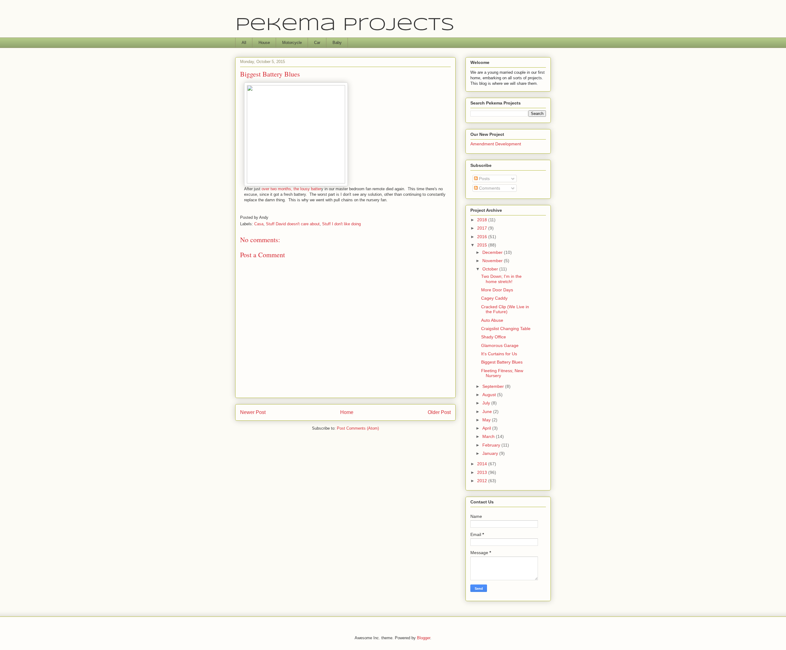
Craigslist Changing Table (506, 328)
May (487, 419)
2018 (482, 219)
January (490, 453)
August (489, 394)
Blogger (423, 638)
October (490, 268)
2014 (482, 463)
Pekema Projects (344, 25)
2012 (482, 480)
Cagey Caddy (494, 298)
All (244, 42)
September (493, 386)
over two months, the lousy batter (291, 189)
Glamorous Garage (500, 345)
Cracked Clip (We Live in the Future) (505, 309)
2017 (482, 228)
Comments (489, 188)
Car (317, 42)
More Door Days (497, 289)
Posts (484, 178)
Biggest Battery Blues (502, 362)
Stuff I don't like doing (341, 224)
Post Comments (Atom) (358, 428)
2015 (482, 244)
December (493, 252)
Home (346, 412)
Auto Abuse (492, 320)
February (491, 445)
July (486, 402)
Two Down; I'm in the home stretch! (501, 279)
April (487, 428)
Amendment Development (495, 143)
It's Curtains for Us (499, 353)
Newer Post (253, 412)
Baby (337, 42)
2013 (482, 472)
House (264, 42)
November (493, 260)
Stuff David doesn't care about (293, 224)
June (487, 411)
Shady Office (493, 336)
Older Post (439, 412)
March (489, 436)
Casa (258, 224)
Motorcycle (292, 42)
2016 (482, 236)
